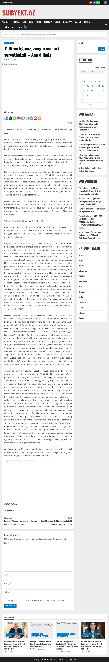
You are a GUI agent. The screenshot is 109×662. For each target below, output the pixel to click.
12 (88, 86)
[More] (39, 118)
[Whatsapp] (14, 118)
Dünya (31, 22)
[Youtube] (35, 118)
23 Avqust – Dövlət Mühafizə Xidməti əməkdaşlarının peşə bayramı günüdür (89, 137)
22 (99, 90)
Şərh (6, 543)
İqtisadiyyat (67, 22)
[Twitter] (23, 118)
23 (103, 90)
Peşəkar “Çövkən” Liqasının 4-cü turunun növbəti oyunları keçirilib (20, 521)
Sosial (57, 22)
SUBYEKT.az (18, 12)
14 (95, 86)
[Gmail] (27, 118)
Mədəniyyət (48, 22)
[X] (10, 118)
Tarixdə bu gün (9, 27)
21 (95, 90)
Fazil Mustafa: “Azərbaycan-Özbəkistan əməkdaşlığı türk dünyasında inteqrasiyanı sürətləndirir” (14, 645)
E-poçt (7, 583)
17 (81, 90)
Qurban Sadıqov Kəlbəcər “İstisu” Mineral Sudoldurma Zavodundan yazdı (90, 235)
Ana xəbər (5, 22)
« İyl (89, 104)
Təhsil (38, 22)
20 (92, 90)
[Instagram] (19, 118)
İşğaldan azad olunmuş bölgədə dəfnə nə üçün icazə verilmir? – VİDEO (90, 201)
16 (103, 86)
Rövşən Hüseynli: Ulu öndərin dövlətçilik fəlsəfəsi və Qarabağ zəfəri (90, 191)
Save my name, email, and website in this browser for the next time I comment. (38, 600)
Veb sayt (7, 592)
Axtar (81, 43)
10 (81, 86)
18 (84, 90)
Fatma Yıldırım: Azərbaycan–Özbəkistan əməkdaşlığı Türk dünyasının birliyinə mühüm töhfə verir (91, 645)
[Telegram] (31, 118)
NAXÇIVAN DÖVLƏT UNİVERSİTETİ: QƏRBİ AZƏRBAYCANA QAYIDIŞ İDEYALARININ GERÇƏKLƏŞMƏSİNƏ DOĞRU (91, 222)
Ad (6, 575)
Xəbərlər (16, 22)
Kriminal (87, 22)
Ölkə (24, 22)
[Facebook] (6, 118)
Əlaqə (20, 27)
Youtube (81, 318)
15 (99, 86)
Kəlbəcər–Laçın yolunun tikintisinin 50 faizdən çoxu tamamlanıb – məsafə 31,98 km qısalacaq (92, 147)
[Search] (106, 25)
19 (88, 90)
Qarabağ (78, 22)
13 (92, 86)
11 (84, 86)
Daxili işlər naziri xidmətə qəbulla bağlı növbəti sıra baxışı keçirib (56, 521)
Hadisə (81, 265)
